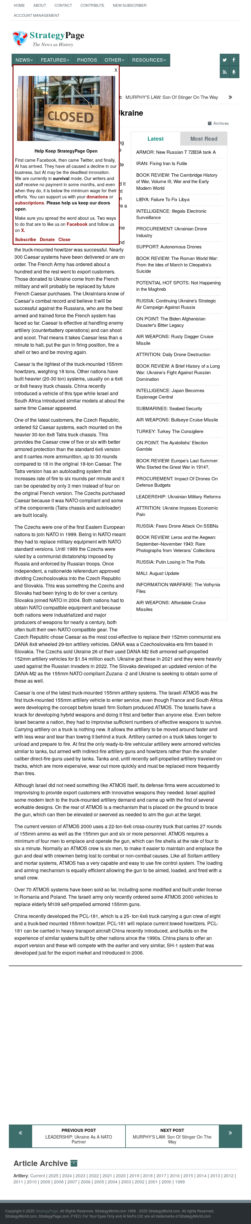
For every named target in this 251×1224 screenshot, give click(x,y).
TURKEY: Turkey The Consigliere (169, 431)
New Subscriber (130, 5)
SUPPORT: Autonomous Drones (169, 246)
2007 (72, 1182)
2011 (18, 1182)
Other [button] (113, 59)
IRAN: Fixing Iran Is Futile (161, 163)
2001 (153, 1182)
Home (19, 5)
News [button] (23, 59)
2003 (126, 1182)
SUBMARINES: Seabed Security (169, 408)
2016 (175, 1175)
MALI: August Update (157, 573)
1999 (180, 1182)
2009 (45, 1182)
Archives (221, 123)
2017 (161, 1175)
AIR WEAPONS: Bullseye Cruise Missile (177, 419)
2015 (188, 1175)
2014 (202, 1175)
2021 (107, 1175)
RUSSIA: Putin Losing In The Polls (170, 561)
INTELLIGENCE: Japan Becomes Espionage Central (170, 393)
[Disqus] (125, 1042)
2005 (99, 1182)
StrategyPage (47, 1210)
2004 (113, 1182)
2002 (139, 1182)
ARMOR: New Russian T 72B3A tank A (176, 152)
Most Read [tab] (204, 138)
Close (64, 239)
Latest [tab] (156, 138)
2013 (215, 1175)
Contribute (92, 5)
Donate (47, 239)
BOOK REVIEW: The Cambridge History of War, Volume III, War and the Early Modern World (177, 181)
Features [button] (53, 59)
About (39, 5)
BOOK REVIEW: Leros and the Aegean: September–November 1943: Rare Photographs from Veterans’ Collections (176, 543)
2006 (86, 1182)
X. (23, 230)
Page (57, 38)
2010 (32, 1182)
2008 (59, 1182)
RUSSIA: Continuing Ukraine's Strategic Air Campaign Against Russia (176, 303)
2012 (229, 1175)
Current (37, 1175)
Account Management (36, 15)
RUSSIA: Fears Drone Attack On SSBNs (177, 525)
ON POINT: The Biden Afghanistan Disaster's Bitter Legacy (170, 321)
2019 (134, 1175)
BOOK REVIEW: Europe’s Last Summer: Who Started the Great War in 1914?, (177, 463)
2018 (148, 1175)
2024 (67, 1175)
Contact (63, 5)
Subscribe (25, 239)
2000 (166, 1182)
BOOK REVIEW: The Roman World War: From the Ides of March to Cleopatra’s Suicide (177, 264)
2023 (80, 1175)
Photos (87, 59)
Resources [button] (147, 59)
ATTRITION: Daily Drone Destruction (173, 354)
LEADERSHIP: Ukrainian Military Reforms (178, 496)
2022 (94, 1175)
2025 (53, 1175)
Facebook (77, 224)
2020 (121, 1175)
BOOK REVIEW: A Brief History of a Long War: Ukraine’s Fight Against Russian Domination (178, 372)
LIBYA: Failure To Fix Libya (162, 199)
